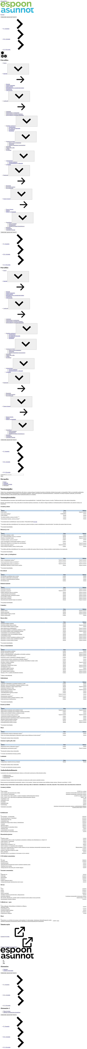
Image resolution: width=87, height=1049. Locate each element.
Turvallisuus (8, 150)
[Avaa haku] (2, 53)
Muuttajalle (5, 175)
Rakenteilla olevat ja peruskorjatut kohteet (15, 87)
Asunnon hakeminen (10, 85)
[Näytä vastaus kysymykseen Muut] (1, 730)
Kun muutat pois (9, 188)
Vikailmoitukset (12, 127)
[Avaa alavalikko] (26, 121)
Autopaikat (8, 146)
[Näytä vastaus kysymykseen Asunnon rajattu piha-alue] (1, 743)
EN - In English (6, 39)
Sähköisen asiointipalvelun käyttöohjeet (11, 1012)
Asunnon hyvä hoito (10, 141)
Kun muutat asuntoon (10, 187)
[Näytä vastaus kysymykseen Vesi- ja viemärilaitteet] (1, 648)
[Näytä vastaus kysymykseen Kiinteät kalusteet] (1, 586)
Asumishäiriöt (12, 129)
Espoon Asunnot (6, 198)
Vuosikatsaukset (12, 225)
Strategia (8, 210)
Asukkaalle (5, 101)
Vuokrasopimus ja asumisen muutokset (14, 114)
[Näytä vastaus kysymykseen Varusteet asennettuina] (1, 873)
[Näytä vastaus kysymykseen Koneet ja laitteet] (1, 707)
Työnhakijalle (9, 228)
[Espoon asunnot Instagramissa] (3, 962)
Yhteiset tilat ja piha (10, 147)
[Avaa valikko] (18, 69)
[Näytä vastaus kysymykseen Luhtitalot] (1, 759)
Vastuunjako (11, 144)
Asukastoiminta (9, 160)
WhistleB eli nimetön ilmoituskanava (16, 226)
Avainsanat (3, 474)
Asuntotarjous (9, 89)
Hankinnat (8, 227)
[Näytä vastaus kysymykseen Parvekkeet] (1, 573)
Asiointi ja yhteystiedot (8, 970)
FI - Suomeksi (6, 28)
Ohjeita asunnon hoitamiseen (15, 142)
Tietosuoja (5, 969)
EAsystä (35, 521)
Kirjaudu (2, 14)
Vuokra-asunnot (9, 86)
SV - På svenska (6, 49)
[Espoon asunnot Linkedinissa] (4, 963)
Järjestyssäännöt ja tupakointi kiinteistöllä (15, 115)
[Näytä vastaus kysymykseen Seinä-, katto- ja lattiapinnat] (1, 557)
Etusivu (5, 63)
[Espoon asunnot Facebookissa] (3, 960)
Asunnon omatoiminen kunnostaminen (17, 145)
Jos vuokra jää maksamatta (14, 128)
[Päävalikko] (4, 56)
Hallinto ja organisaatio (11, 211)
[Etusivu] (17, 12)
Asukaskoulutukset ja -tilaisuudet (16, 163)
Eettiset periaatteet (12, 223)
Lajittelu (8, 148)
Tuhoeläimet (11, 130)
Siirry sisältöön (4, 1)
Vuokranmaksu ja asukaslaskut (12, 112)
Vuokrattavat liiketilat (10, 229)
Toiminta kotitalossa (13, 162)
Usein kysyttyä (9, 90)
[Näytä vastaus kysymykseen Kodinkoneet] (1, 815)
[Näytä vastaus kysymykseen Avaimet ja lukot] (1, 509)
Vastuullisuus (9, 222)
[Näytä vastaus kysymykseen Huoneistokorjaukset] (1, 837)
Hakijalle (5, 73)
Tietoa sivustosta (6, 1011)
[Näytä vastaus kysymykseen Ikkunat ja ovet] (1, 532)
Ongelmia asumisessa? (11, 125)
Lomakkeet (8, 164)
